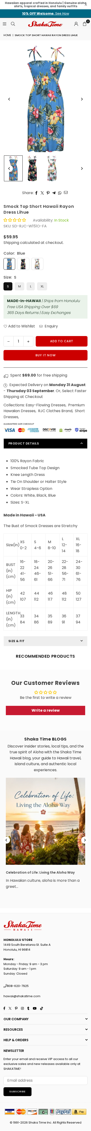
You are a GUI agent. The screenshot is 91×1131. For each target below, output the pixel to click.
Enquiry (51, 326)
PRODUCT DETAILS (23, 443)
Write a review (46, 710)
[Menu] (4, 23)
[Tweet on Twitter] (42, 193)
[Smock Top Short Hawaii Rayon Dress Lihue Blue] (13, 168)
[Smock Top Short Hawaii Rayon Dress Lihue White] (52, 168)
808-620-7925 (18, 986)
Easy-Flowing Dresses (46, 405)
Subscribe (17, 1091)
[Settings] (76, 24)
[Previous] (9, 99)
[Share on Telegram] (54, 193)
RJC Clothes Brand (55, 411)
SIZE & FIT (16, 641)
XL (42, 286)
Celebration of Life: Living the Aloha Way (40, 872)
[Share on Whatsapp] (60, 193)
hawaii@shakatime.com (22, 996)
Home (7, 35)
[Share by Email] (66, 192)
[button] (84, 24)
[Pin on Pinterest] (48, 193)
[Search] (13, 23)
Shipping (11, 242)
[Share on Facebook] (36, 193)
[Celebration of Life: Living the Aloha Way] (45, 821)
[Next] (81, 99)
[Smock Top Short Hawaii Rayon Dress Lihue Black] (33, 168)
